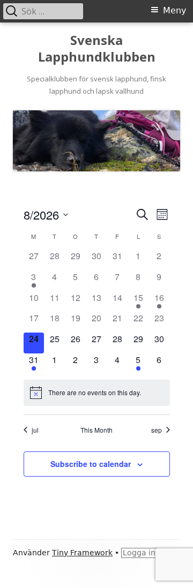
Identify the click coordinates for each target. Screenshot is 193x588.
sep (156, 430)
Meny (174, 10)
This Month (96, 430)
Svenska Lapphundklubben (96, 48)
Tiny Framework (82, 552)
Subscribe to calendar (90, 463)
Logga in (139, 552)
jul (35, 430)
